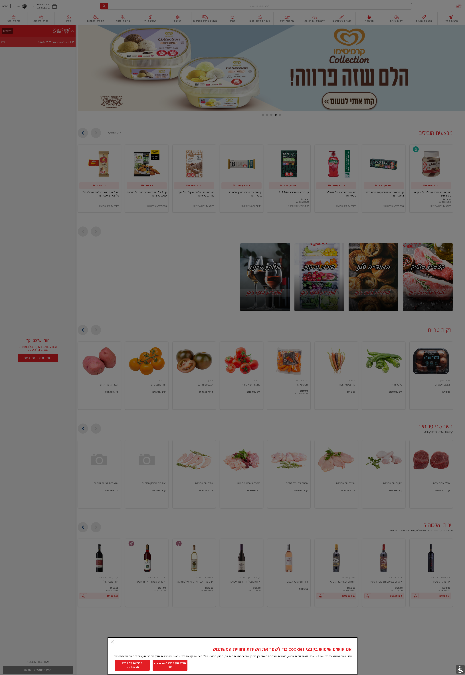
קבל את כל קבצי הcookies (132, 665)
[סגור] (112, 642)
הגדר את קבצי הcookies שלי (170, 665)
